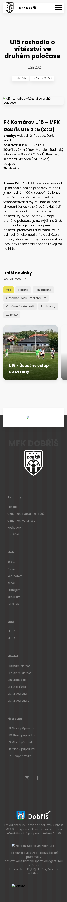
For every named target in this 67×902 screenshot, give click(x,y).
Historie (23, 290)
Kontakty (13, 597)
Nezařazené (43, 290)
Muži (10, 622)
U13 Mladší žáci (17, 694)
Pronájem (13, 590)
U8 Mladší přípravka (21, 749)
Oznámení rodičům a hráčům (26, 298)
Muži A (11, 631)
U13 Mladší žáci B (18, 701)
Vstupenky (14, 576)
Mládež (12, 656)
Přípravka (14, 719)
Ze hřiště (20, 78)
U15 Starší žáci (42, 78)
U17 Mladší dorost (19, 673)
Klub (10, 552)
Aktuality (14, 497)
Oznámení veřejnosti (20, 306)
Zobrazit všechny (16, 279)
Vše (8, 290)
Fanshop (13, 604)
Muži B (11, 638)
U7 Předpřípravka (19, 756)
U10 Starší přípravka (21, 735)
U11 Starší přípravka (20, 728)
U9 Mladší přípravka (20, 742)
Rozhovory (48, 306)
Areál (11, 583)
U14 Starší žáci (16, 687)
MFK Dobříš (28, 8)
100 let (11, 562)
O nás (11, 569)
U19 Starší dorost (18, 666)
